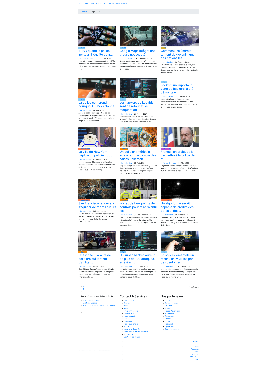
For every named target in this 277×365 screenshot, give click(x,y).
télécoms (167, 149)
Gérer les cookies (172, 329)
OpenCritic (169, 326)
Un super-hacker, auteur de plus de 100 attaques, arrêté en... (137, 258)
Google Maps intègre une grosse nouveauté (137, 52)
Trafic (126, 306)
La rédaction (129, 300)
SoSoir (167, 321)
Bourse (127, 303)
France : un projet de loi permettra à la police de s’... (178, 155)
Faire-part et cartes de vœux (136, 332)
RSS (125, 319)
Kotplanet (169, 324)
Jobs (197, 359)
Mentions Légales (90, 303)
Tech (81, 3)
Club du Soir (129, 313)
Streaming (194, 357)
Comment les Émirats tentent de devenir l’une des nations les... (178, 54)
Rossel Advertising (172, 311)
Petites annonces (131, 326)
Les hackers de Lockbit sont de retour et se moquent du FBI (136, 106)
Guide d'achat (121, 3)
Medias (99, 3)
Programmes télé (131, 311)
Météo (126, 308)
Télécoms (195, 349)
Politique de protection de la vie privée (99, 305)
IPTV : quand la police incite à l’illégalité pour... (95, 52)
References (169, 313)
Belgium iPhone (171, 303)
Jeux (92, 3)
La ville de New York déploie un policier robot (95, 153)
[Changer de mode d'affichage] (197, 1)
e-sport (195, 354)
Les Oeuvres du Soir (132, 337)
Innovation (85, 149)
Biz (105, 3)
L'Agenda (111, 3)
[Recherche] (198, 4)
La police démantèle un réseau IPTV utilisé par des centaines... (177, 258)
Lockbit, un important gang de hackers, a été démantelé (177, 88)
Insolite (125, 149)
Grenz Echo (170, 319)
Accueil (85, 12)
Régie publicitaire (131, 324)
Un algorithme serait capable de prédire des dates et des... (177, 207)
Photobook (128, 334)
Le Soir (168, 300)
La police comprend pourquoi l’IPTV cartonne (96, 104)
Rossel (167, 308)
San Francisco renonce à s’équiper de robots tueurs (97, 205)
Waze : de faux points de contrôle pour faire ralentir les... (138, 207)
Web (87, 3)
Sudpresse (169, 316)
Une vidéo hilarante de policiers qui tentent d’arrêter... (94, 258)
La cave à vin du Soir (132, 329)
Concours (128, 321)
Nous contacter (130, 316)
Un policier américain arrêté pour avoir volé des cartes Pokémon (138, 155)
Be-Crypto (169, 306)
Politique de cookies (91, 300)
